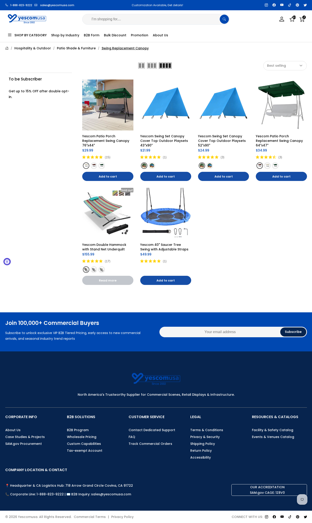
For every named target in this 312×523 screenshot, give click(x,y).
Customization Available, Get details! (156, 5)
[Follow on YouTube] (281, 5)
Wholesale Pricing (81, 437)
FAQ (132, 437)
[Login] (282, 19)
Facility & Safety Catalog (272, 430)
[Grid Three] (152, 66)
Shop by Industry (65, 35)
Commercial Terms (90, 517)
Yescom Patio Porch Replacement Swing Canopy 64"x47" (280, 141)
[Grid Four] (165, 66)
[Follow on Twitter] (305, 5)
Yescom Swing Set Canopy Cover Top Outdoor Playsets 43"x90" (164, 141)
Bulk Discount (115, 35)
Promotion (139, 35)
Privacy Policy (122, 517)
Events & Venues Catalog (273, 437)
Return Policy (201, 450)
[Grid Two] (141, 66)
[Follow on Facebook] (274, 5)
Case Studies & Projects (25, 437)
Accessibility (200, 457)
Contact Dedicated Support (152, 430)
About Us (160, 35)
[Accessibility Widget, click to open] (7, 261)
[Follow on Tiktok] (289, 5)
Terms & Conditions (206, 430)
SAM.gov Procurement (23, 443)
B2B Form (91, 35)
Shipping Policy (202, 443)
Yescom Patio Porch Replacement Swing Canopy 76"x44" (106, 141)
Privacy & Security (205, 437)
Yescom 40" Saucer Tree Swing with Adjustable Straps (164, 247)
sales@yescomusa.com (57, 5)
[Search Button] (224, 19)
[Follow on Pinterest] (297, 5)
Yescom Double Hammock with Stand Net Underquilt (104, 247)
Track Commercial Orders (150, 443)
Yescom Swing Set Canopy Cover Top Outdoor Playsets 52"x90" (222, 141)
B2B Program (78, 430)
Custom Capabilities (84, 443)
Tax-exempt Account (84, 450)
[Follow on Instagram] (266, 5)
